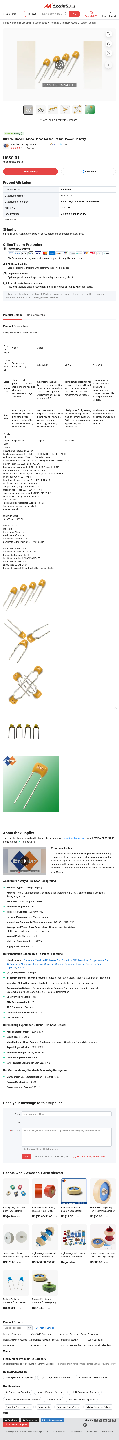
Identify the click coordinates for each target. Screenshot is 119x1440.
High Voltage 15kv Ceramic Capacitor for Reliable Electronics (74, 1256)
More (6, 1412)
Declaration (92, 1431)
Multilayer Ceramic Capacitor (19, 1377)
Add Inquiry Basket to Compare (60, 120)
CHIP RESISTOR (39, 1345)
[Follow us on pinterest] (114, 1419)
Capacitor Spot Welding (68, 1407)
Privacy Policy (107, 1431)
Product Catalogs (46, 1327)
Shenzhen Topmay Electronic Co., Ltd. (29, 144)
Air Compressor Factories (18, 1392)
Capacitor (29, 960)
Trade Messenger (52, 1419)
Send (26, 1156)
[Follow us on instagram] (105, 1419)
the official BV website (74, 838)
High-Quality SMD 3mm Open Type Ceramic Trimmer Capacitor (14, 1211)
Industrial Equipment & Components (29, 22)
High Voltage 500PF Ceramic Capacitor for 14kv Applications (71, 1211)
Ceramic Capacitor (89, 22)
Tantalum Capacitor (86, 964)
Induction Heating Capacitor (81, 1399)
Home (6, 22)
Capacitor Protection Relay (18, 1407)
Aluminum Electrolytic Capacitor (37, 964)
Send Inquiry (31, 171)
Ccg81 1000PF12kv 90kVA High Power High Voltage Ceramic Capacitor (103, 1256)
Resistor (22, 967)
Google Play (29, 1419)
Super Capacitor (95, 1339)
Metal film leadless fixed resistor (74, 1345)
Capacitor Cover (54, 1399)
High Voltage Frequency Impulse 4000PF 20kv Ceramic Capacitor (43, 1211)
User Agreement (76, 1431)
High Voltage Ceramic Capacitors (56, 1377)
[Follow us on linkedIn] (85, 1424)
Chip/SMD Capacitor (41, 1334)
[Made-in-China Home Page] (59, 5)
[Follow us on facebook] (96, 1419)
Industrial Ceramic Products (63, 22)
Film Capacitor (95, 1334)
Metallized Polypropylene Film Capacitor (22, 1339)
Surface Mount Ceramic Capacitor (94, 1377)
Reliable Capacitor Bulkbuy (98, 1407)
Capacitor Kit (44, 1407)
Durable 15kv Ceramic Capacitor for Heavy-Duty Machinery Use (44, 1302)
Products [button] (31, 13)
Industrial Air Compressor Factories (23, 1399)
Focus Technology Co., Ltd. (37, 1431)
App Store (11, 1419)
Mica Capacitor (10, 1345)
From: (17, 1114)
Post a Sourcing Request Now (89, 1156)
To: (18, 1122)
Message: (15, 1130)
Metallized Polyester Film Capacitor (45, 1339)
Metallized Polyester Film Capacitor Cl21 (56, 960)
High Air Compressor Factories (84, 1392)
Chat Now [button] (90, 171)
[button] (5, 5)
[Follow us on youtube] (109, 1419)
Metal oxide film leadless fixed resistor (102, 1345)
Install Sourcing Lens (18, 1424)
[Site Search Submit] (74, 14)
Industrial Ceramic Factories (49, 1392)
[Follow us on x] (100, 1419)
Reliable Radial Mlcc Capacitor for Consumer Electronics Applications (14, 1302)
